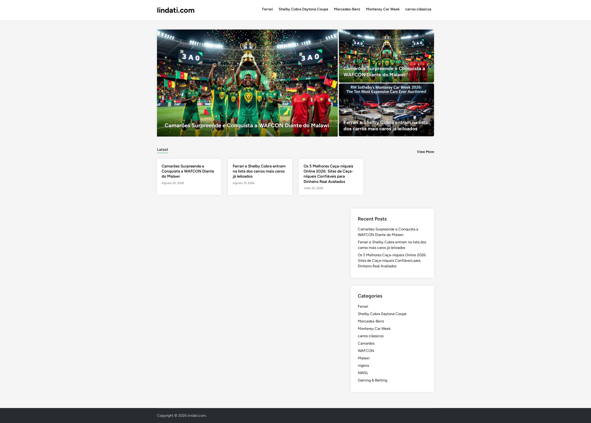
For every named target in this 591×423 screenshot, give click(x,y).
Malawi (364, 358)
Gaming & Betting (372, 380)
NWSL (363, 373)
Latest (162, 149)
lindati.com (176, 10)
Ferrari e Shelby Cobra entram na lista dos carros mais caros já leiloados (259, 171)
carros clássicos (418, 9)
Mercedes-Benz (347, 9)
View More (425, 152)
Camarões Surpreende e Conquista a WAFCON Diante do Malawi (188, 171)
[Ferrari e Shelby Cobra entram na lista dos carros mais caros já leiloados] (386, 110)
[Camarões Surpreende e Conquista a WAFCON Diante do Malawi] (247, 83)
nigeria (363, 365)
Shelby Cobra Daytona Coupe (303, 9)
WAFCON (366, 351)
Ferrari (267, 9)
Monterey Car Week (383, 9)
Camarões (366, 343)
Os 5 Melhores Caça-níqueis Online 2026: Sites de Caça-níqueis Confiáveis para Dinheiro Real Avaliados (392, 260)
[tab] (162, 149)
